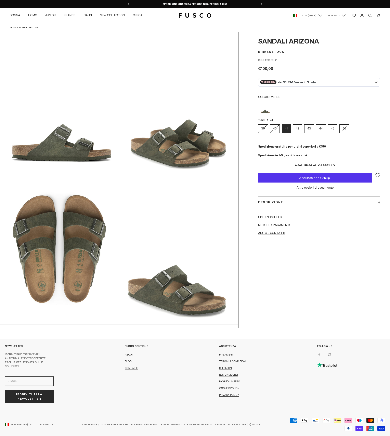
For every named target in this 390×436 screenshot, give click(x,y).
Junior (50, 15)
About (129, 354)
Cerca (137, 15)
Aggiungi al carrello (315, 165)
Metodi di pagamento (274, 225)
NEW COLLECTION (112, 15)
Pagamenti (226, 354)
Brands (70, 15)
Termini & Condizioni (232, 361)
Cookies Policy (229, 388)
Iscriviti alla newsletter (29, 396)
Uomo (32, 15)
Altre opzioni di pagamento (315, 188)
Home (13, 27)
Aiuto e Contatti (271, 233)
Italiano (334, 15)
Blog (128, 361)
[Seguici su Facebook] (319, 354)
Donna (15, 15)
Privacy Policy (229, 395)
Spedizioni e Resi (270, 217)
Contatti (131, 368)
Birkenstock (271, 52)
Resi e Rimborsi (228, 374)
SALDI (88, 15)
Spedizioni (225, 368)
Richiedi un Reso (229, 381)
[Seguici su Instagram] (330, 354)
